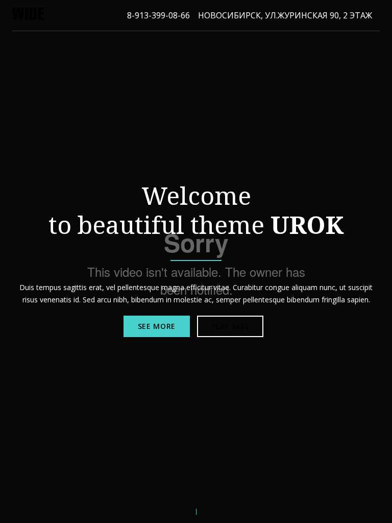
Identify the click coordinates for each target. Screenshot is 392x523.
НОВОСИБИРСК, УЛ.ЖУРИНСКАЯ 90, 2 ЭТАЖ (285, 15)
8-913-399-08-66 (158, 15)
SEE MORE (157, 326)
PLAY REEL (230, 326)
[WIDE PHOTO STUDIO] (28, 15)
